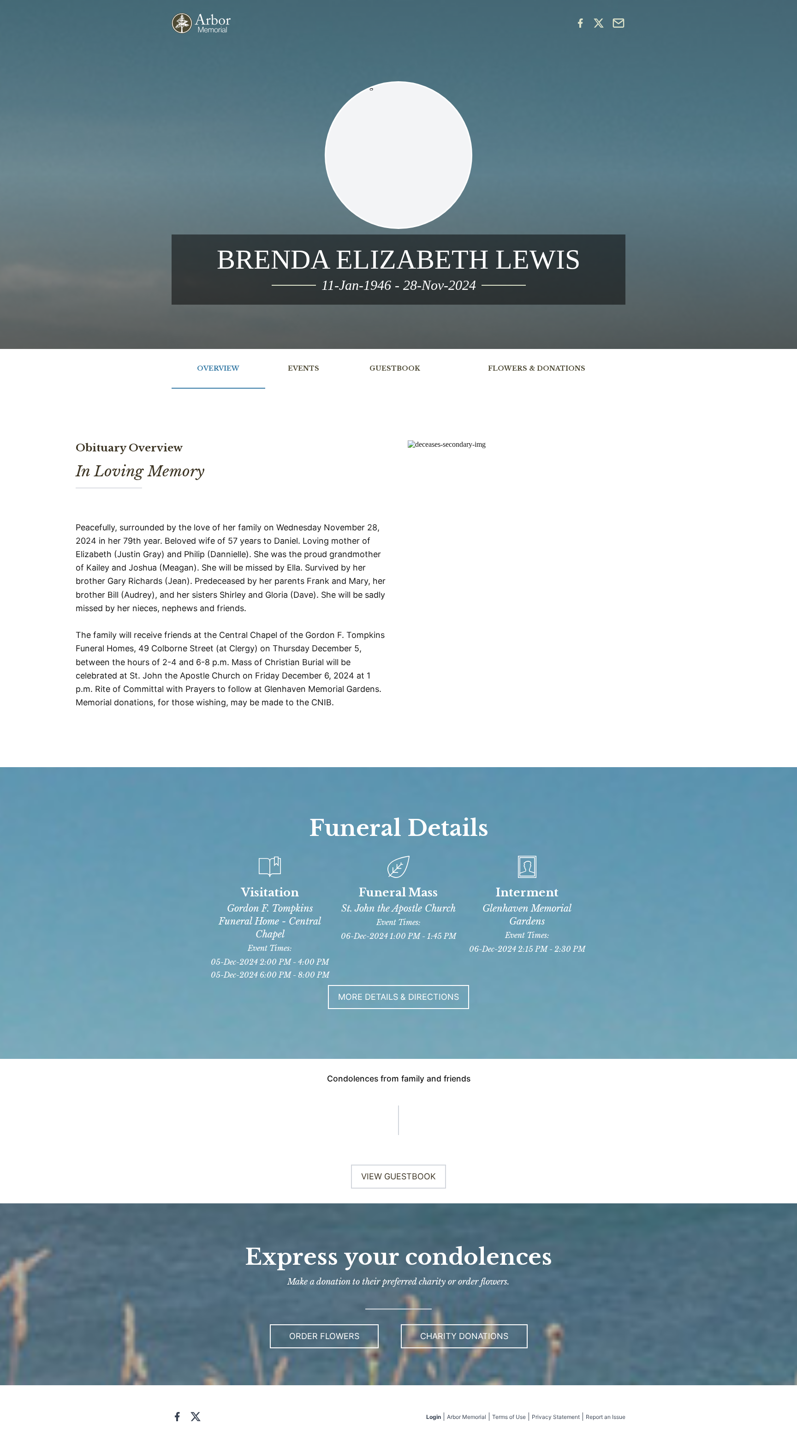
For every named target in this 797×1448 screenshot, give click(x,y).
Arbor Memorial (466, 1416)
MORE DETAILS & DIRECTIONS (398, 997)
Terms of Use (509, 1416)
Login (433, 1416)
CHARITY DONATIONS (464, 1336)
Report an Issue (605, 1416)
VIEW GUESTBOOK (398, 1176)
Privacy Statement (556, 1416)
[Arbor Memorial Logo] (201, 23)
